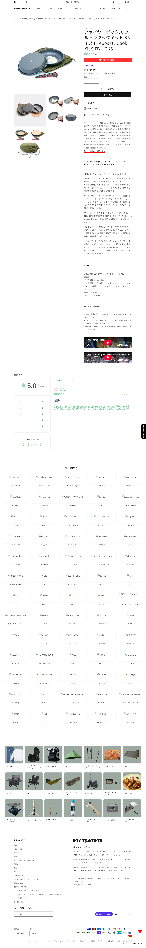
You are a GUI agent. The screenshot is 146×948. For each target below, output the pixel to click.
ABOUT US (18, 849)
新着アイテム (112, 18)
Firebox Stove (19, 883)
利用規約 (92, 941)
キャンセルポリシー (126, 943)
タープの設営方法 (20, 898)
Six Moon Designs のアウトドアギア (27, 879)
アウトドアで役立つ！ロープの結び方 (27, 890)
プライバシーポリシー (71, 941)
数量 (85, 77)
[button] (39, 8)
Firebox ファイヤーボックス (97, 115)
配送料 (91, 73)
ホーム (16, 18)
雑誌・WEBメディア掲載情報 (24, 860)
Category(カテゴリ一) (44, 18)
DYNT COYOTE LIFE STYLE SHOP (40, 941)
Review (17, 868)
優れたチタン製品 (20, 887)
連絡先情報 (111, 941)
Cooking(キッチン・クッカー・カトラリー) (70, 18)
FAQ (15, 872)
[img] (89, 54)
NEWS (16, 856)
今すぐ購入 (107, 95)
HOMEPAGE (18, 902)
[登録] (50, 914)
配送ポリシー (101, 941)
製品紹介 (17, 864)
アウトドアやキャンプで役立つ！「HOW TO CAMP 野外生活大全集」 (38, 894)
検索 (15, 845)
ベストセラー (101, 18)
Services (17, 853)
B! (92, 65)
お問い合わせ (19, 875)
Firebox (91, 18)
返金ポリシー (84, 941)
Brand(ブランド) (28, 18)
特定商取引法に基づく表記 (124, 941)
